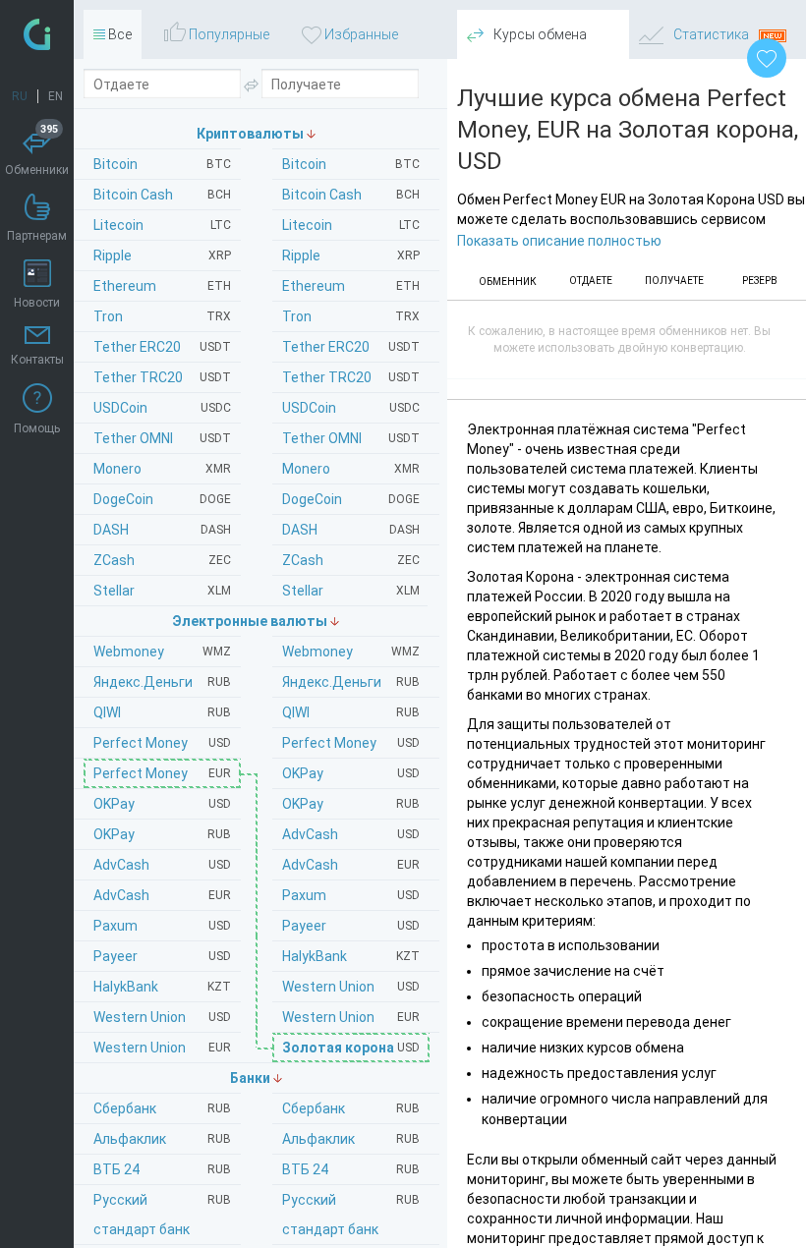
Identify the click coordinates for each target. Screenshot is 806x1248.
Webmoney (351, 651)
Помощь (37, 428)
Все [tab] (118, 34)
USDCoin (351, 408)
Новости (37, 303)
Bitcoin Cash (351, 194)
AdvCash (351, 834)
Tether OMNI (351, 438)
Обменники (37, 152)
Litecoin (351, 225)
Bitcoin (351, 164)
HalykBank (351, 956)
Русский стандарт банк (351, 1214)
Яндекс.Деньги (351, 682)
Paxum (351, 895)
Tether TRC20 (351, 377)
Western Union (351, 986)
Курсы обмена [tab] (538, 34)
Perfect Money (351, 743)
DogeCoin (351, 499)
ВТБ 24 (351, 1169)
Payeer (351, 926)
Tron (351, 316)
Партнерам (37, 236)
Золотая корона (351, 1047)
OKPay (351, 773)
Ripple (351, 255)
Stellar (351, 590)
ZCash (351, 560)
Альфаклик (351, 1139)
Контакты (37, 360)
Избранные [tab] (359, 34)
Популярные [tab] (227, 34)
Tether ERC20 (351, 347)
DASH (351, 530)
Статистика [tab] (711, 34)
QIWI (351, 712)
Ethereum (351, 286)
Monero (351, 469)
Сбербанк (351, 1108)
